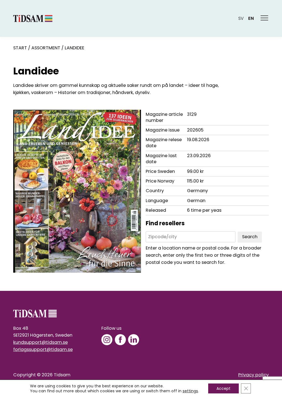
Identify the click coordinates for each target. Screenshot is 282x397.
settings (190, 390)
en (251, 18)
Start (20, 48)
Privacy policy (253, 375)
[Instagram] (106, 339)
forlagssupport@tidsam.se (43, 349)
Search (249, 237)
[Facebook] (120, 339)
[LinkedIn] (133, 339)
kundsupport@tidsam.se (40, 342)
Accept (223, 388)
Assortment (45, 48)
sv (241, 18)
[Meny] (265, 18)
